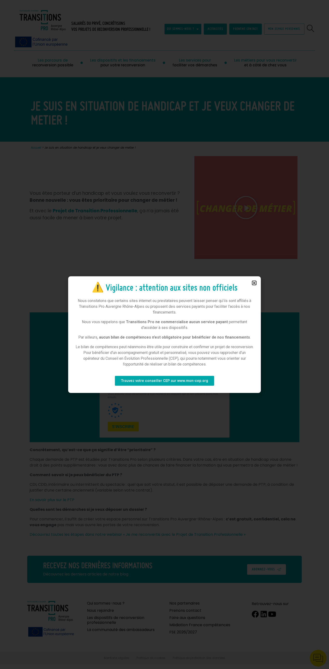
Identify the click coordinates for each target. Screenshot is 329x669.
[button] (254, 283)
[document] (164, 334)
